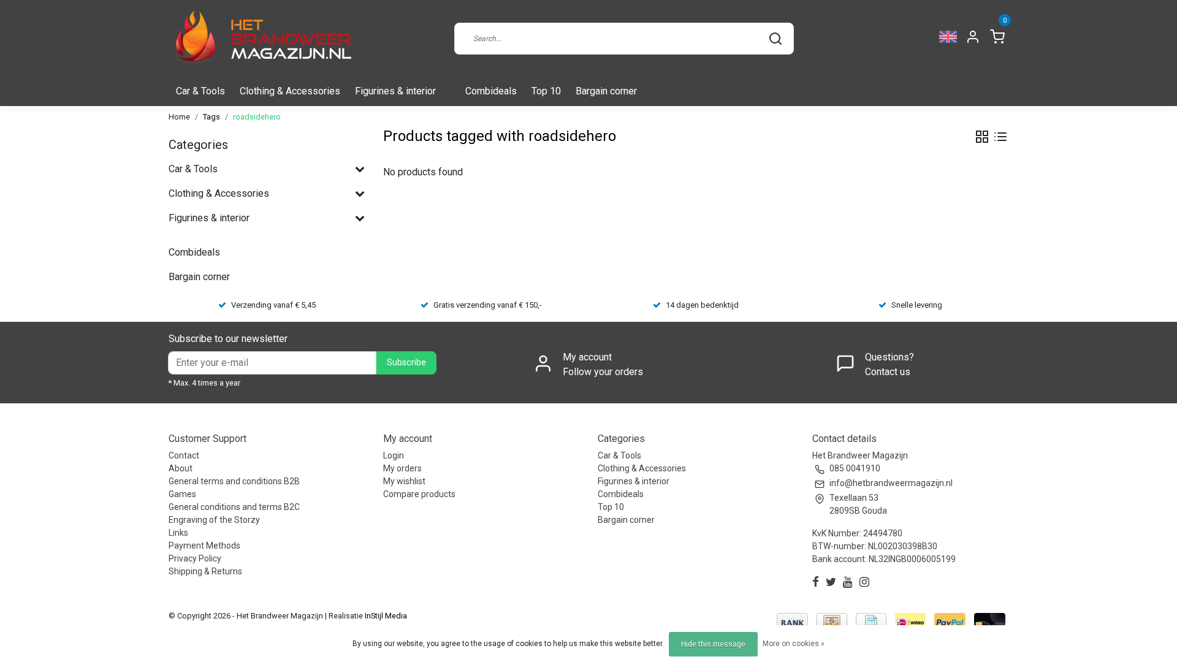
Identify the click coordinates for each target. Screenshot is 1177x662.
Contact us (887, 372)
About (180, 468)
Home (179, 116)
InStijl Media (385, 615)
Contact (184, 455)
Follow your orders (603, 372)
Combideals (491, 91)
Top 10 (546, 91)
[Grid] (982, 137)
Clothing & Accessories (290, 91)
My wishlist (404, 481)
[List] (1000, 137)
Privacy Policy (195, 558)
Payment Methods (204, 545)
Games (182, 494)
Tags (211, 116)
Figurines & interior (395, 91)
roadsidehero (257, 116)
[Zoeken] (775, 39)
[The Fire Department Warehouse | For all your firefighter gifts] (260, 38)
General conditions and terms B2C (234, 507)
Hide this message (713, 644)
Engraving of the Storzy (214, 520)
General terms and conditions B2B (234, 481)
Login (393, 455)
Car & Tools (200, 91)
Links (178, 533)
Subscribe (406, 362)
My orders (402, 468)
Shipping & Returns (205, 571)
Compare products (419, 494)
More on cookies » (794, 643)
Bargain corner (606, 91)
